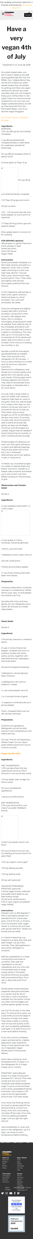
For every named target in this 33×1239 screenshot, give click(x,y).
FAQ (18, 1170)
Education (5, 1178)
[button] (3, 14)
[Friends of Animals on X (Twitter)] (2, 1193)
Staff (3, 1164)
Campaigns (6, 1176)
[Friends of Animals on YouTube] (10, 1193)
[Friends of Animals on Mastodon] (18, 1193)
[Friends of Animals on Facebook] (15, 1193)
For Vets (20, 1168)
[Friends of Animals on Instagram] (7, 1193)
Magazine (17, 1187)
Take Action (6, 1174)
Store (23, 1187)
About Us (5, 1158)
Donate (28, 15)
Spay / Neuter (22, 1158)
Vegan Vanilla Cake (10, 753)
